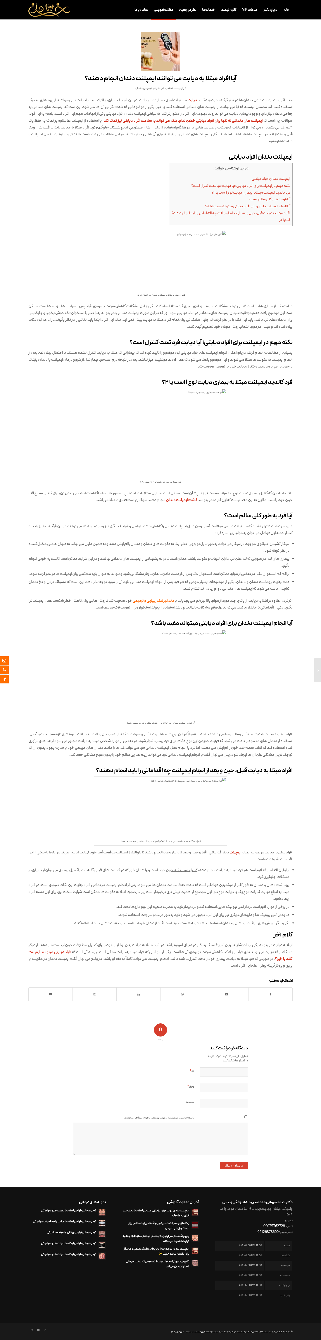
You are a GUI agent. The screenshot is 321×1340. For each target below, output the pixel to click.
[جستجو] (127, 9)
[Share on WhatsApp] (182, 994)
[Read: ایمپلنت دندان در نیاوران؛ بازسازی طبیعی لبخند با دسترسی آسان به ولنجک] (195, 1212)
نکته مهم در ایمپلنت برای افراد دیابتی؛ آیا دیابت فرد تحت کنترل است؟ (240, 186)
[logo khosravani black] (49, 9)
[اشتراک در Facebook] (270, 994)
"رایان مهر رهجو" (177, 1332)
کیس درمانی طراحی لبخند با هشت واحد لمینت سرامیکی (64, 1221)
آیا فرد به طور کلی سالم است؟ (269, 199)
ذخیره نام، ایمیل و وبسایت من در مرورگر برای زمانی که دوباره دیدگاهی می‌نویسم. (159, 1118)
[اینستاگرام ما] (8, 660)
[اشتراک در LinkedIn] (138, 994)
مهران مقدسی (200, 1332)
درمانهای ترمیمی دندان (149, 88)
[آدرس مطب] (8, 679)
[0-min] (160, 51)
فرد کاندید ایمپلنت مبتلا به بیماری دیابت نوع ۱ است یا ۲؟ (251, 193)
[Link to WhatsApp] (31, 1330)
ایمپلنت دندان (174, 88)
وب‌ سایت (190, 1102)
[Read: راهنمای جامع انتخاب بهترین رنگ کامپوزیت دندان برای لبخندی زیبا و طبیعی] (195, 1225)
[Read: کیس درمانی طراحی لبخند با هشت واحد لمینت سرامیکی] (102, 1223)
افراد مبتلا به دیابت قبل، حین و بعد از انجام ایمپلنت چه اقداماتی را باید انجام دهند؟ (230, 213)
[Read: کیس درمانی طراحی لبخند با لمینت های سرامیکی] (102, 1212)
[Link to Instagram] (94, 994)
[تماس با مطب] (8, 670)
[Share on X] (226, 994)
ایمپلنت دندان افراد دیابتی (271, 179)
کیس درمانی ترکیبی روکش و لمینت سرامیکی (71, 1232)
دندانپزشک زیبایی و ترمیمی (153, 601)
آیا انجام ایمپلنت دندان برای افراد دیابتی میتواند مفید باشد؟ (247, 206)
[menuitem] (287, 9)
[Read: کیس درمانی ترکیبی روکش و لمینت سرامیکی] (102, 1234)
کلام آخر (284, 220)
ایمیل (190, 1086)
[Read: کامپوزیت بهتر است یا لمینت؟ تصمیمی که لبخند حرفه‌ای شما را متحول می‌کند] (195, 1263)
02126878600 (268, 1232)
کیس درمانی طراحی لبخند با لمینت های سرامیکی (68, 1210)
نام (192, 1071)
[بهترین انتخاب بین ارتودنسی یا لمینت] (317, 670)
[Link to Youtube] (50, 994)
